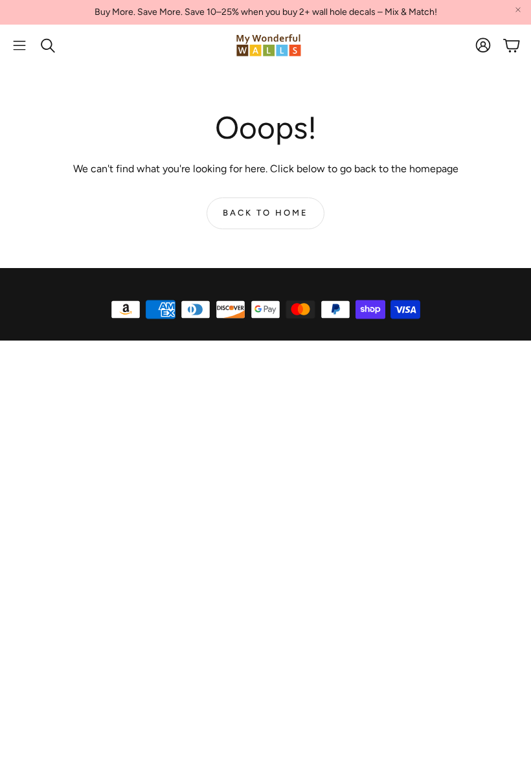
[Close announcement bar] (518, 9)
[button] (19, 45)
